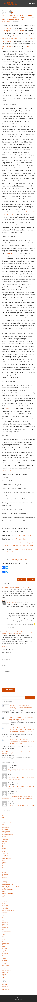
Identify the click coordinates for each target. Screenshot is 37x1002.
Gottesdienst (5, 912)
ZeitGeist (4, 977)
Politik (3, 951)
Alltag (3, 865)
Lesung (3, 936)
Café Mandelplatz (20, 539)
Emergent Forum (7, 28)
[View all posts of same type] (6, 12)
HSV (3, 914)
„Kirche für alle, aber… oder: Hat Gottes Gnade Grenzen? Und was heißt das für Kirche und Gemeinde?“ (18, 38)
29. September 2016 (22, 602)
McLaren (4, 836)
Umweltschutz (5, 853)
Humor (3, 826)
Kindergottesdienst (6, 927)
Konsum (4, 929)
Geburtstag (4, 901)
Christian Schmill (11, 602)
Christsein (4, 877)
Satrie (3, 843)
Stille (3, 846)
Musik (3, 946)
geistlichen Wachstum (7, 822)
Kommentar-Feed (6, 988)
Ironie (3, 917)
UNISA (3, 967)
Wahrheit (4, 857)
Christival (4, 876)
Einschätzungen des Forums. (19, 560)
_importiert (4, 862)
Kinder (3, 926)
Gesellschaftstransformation (9, 910)
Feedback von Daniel (8, 470)
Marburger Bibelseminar (8, 834)
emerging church (6, 888)
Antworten (4, 600)
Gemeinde (4, 903)
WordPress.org (5, 989)
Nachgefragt (5, 839)
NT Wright (4, 950)
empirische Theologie (7, 893)
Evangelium (4, 895)
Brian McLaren (5, 817)
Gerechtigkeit (5, 907)
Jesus (3, 919)
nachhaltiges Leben (7, 948)
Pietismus (4, 841)
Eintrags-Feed (5, 986)
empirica (4, 891)
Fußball (3, 900)
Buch (3, 819)
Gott (3, 824)
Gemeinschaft (5, 905)
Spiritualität (4, 845)
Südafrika (4, 964)
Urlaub (3, 969)
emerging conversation (7, 889)
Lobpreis (4, 833)
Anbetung (4, 815)
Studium (4, 848)
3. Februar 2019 (19, 634)
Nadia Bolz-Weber (7, 46)
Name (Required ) (7, 653)
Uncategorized (15, 22)
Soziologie (4, 960)
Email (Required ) (6, 659)
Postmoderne (5, 953)
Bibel (3, 869)
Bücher (4, 870)
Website (4, 665)
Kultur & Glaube (6, 831)
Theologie (4, 851)
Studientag (4, 962)
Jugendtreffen (5, 827)
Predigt (3, 955)
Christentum (5, 874)
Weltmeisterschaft (6, 858)
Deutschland (5, 881)
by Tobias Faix (6, 22)
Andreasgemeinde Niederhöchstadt (13, 31)
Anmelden (4, 984)
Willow (3, 860)
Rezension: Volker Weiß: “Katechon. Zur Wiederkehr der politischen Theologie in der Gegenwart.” (20, 707)
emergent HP (11, 253)
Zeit (3, 976)
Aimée (3, 864)
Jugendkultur (5, 924)
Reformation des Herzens (23, 535)
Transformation (5, 965)
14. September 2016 (26, 587)
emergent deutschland (7, 884)
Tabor (3, 850)
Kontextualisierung (6, 931)
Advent (3, 814)
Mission (4, 945)
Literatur (4, 939)
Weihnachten (5, 972)
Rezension (4, 958)
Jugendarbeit (5, 922)
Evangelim (4, 821)
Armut (3, 867)
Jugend (3, 920)
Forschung (4, 898)
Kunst (3, 933)
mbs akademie (5, 943)
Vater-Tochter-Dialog (7, 970)
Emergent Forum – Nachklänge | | (11, 587)
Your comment (6, 672)
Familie (3, 896)
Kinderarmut (5, 829)
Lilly (3, 938)
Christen (4, 872)
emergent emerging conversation (10, 886)
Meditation (4, 838)
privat (3, 957)
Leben (3, 934)
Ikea (3, 915)
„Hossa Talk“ (10, 408)
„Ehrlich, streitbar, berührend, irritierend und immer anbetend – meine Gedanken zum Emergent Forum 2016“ (18, 17)
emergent (4, 883)
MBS (3, 941)
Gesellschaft (5, 908)
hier (23, 563)
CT (2, 879)
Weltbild (4, 974)
